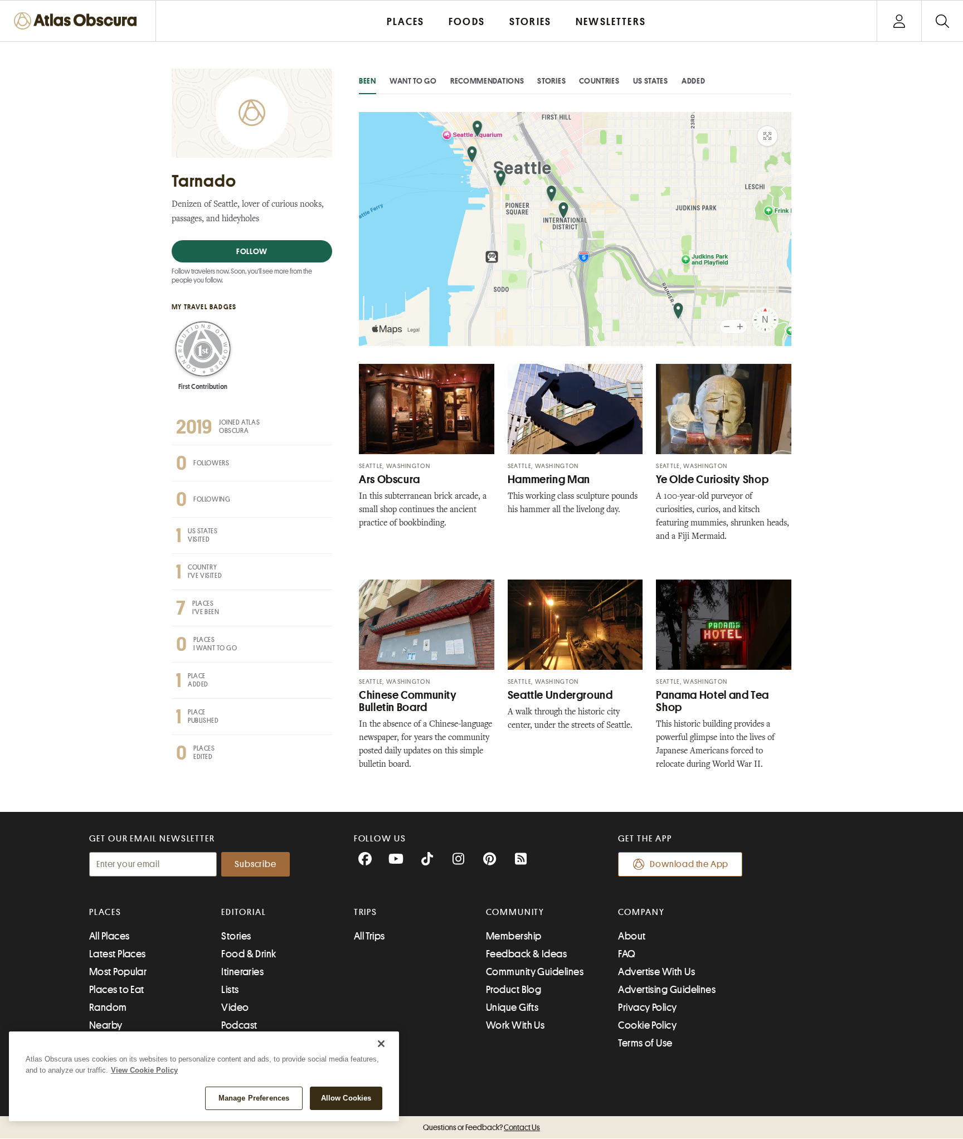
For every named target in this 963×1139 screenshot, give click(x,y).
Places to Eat (116, 989)
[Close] (381, 1043)
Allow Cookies (346, 1098)
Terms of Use (645, 1043)
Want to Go (413, 81)
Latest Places (117, 954)
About (631, 936)
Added (694, 81)
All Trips (369, 936)
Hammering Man (549, 479)
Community (515, 912)
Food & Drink (248, 954)
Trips (366, 912)
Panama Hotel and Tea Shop (712, 701)
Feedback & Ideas (526, 954)
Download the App (689, 864)
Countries (599, 81)
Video (235, 1007)
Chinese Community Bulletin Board (408, 701)
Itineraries (242, 971)
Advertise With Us (656, 971)
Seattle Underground (560, 695)
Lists (230, 989)
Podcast (239, 1025)
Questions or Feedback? (481, 1127)
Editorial (243, 912)
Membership (514, 936)
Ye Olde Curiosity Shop (712, 479)
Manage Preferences (253, 1098)
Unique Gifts (512, 1007)
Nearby (106, 1025)
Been (367, 81)
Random (108, 1007)
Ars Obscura (389, 479)
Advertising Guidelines (667, 989)
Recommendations (487, 81)
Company (641, 912)
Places (105, 912)
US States (650, 81)
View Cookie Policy (144, 1070)
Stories (551, 81)
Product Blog (513, 989)
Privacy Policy (647, 1007)
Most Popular (118, 971)
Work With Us (515, 1025)
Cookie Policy (647, 1025)
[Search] (942, 21)
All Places (109, 936)
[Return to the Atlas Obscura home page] (78, 21)
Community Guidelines (534, 971)
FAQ (626, 954)
